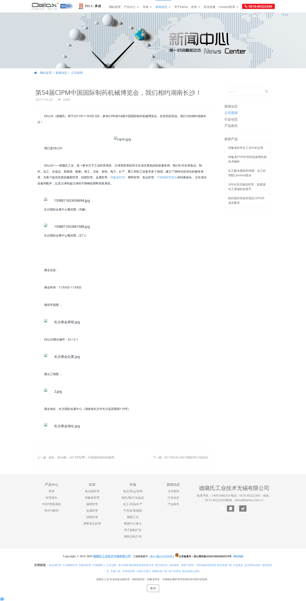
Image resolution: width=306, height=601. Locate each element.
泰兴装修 (123, 565)
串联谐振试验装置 (206, 565)
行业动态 (231, 119)
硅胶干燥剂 (187, 565)
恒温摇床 (238, 565)
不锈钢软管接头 (167, 177)
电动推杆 (174, 565)
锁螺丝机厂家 (159, 571)
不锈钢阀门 (98, 565)
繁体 (153, 588)
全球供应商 (128, 571)
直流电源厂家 (224, 565)
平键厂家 (115, 571)
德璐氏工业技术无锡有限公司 (234, 488)
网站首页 (115, 7)
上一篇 (78, 457)
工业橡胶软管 (69, 565)
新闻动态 (61, 73)
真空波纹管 (161, 565)
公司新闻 (77, 73)
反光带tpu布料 (252, 565)
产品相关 (231, 125)
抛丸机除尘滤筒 (191, 571)
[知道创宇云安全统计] (2, 598)
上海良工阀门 (143, 571)
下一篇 (180, 457)
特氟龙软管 (117, 177)
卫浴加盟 (111, 565)
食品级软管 (55, 565)
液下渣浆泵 (174, 571)
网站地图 (238, 556)
